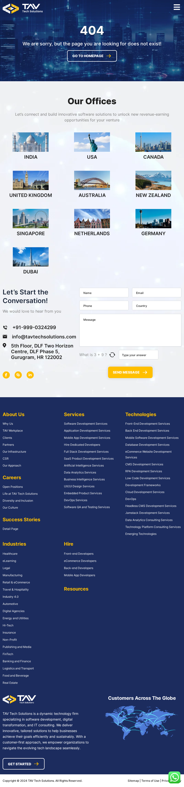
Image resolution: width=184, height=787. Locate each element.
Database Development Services (147, 444)
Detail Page (10, 529)
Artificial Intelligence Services (84, 465)
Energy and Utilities (16, 618)
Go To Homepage (88, 56)
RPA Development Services (143, 471)
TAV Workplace (13, 430)
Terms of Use (150, 780)
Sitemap (133, 780)
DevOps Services (75, 500)
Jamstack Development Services (147, 513)
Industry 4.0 (11, 596)
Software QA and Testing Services (87, 507)
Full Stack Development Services (86, 451)
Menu (176, 7)
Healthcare (10, 553)
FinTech (8, 654)
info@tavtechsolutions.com (44, 337)
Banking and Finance (17, 661)
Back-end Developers (78, 568)
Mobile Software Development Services (151, 438)
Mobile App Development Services (87, 438)
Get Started (19, 764)
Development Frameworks (143, 485)
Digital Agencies (13, 611)
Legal (6, 568)
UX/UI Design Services (79, 486)
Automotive (10, 604)
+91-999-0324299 (34, 327)
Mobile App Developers (79, 575)
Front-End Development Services (147, 423)
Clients (7, 438)
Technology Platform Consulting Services (153, 527)
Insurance (9, 632)
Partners (8, 444)
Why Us (8, 423)
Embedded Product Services (83, 493)
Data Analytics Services (80, 472)
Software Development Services (85, 423)
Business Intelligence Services (84, 479)
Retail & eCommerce (16, 582)
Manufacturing (12, 575)
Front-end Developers (78, 553)
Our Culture (10, 507)
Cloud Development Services (144, 492)
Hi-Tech (8, 625)
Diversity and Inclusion (18, 500)
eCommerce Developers (80, 561)
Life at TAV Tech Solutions (20, 493)
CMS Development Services (144, 464)
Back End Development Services (147, 430)
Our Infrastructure (14, 451)
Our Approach (12, 465)
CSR (6, 458)
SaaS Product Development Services (89, 458)
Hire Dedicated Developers (82, 444)
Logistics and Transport (18, 668)
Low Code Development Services (147, 478)
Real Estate (10, 682)
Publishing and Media (17, 647)
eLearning (9, 561)
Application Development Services (87, 430)
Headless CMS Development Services (150, 506)
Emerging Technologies (140, 534)
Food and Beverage (16, 675)
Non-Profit (10, 639)
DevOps (130, 499)
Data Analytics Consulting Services (148, 520)
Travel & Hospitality (16, 589)
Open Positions (13, 486)
